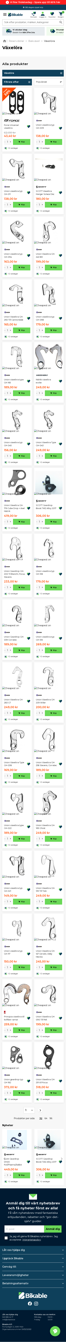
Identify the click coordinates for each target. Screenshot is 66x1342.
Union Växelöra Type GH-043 (46, 443)
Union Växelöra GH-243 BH (45, 255)
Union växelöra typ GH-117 (13, 952)
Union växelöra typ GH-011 (13, 192)
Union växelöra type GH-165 (14, 381)
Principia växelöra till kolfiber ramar (14, 1018)
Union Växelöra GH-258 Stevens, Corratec (46, 764)
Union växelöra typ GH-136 (45, 638)
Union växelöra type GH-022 (14, 826)
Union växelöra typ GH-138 (45, 572)
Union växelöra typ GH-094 (13, 255)
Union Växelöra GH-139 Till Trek (45, 889)
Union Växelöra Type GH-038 (14, 764)
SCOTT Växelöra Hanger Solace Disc (45, 192)
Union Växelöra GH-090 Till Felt (45, 1018)
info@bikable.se (8, 1320)
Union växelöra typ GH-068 (45, 318)
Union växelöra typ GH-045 (13, 443)
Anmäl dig (53, 1228)
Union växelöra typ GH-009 (45, 126)
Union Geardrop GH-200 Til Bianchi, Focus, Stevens (14, 574)
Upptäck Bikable (12, 1258)
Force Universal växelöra (11, 126)
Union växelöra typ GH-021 (13, 889)
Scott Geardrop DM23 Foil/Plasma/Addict (13, 1162)
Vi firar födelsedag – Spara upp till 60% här (35, 2)
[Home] (5, 41)
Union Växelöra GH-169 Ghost (45, 826)
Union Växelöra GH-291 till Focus (45, 1081)
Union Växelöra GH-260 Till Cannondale (13, 318)
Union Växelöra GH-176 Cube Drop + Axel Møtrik (14, 508)
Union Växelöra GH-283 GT (13, 701)
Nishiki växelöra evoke (43, 381)
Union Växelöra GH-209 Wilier (45, 701)
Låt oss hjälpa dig (13, 1249)
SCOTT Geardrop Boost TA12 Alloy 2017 (46, 506)
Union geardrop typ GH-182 (13, 1081)
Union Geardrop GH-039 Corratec (14, 638)
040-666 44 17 (7, 1317)
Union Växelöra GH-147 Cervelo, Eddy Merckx (45, 954)
